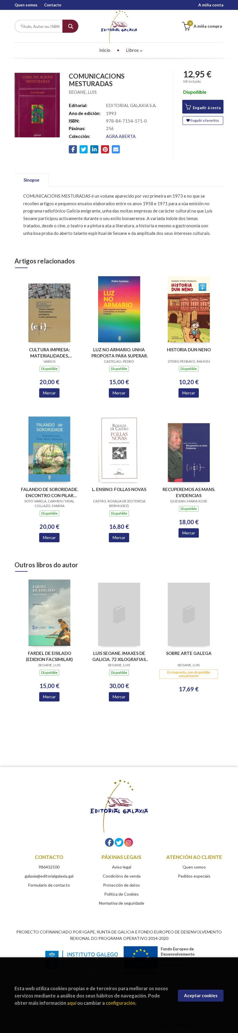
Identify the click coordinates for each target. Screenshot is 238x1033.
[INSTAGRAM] (128, 842)
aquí (71, 1003)
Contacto (52, 5)
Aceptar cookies (200, 995)
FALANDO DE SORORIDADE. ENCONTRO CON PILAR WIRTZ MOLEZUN (49, 492)
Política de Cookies (121, 894)
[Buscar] (70, 26)
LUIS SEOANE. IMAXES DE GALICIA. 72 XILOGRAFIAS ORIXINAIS (119, 656)
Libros (133, 50)
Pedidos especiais (194, 875)
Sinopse (31, 179)
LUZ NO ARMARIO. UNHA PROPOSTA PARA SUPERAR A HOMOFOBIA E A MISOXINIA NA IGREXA (119, 352)
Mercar (49, 392)
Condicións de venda (121, 875)
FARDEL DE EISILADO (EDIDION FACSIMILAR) (49, 656)
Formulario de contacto (49, 885)
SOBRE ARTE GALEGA (189, 653)
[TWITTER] (119, 842)
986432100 (49, 866)
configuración (120, 1003)
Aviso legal (121, 866)
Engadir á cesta (206, 107)
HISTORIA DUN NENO (189, 349)
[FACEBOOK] (109, 842)
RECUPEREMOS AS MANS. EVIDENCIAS (189, 492)
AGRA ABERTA (121, 136)
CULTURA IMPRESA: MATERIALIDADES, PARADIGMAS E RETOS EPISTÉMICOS (49, 352)
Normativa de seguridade (121, 903)
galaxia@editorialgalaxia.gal (49, 875)
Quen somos (26, 5)
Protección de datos (121, 885)
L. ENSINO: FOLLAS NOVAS (119, 489)
